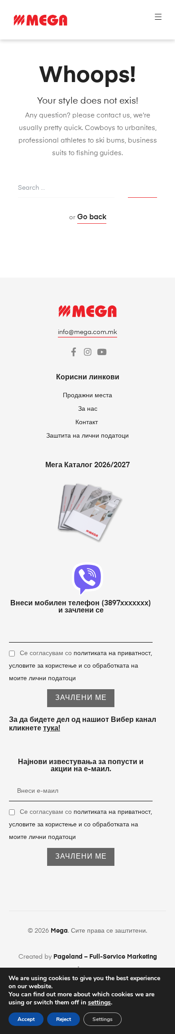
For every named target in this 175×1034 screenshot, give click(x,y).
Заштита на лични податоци (87, 436)
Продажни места (87, 395)
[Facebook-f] (74, 352)
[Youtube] (101, 352)
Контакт (87, 422)
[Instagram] (87, 352)
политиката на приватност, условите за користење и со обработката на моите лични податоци (80, 666)
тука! (51, 728)
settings (99, 1003)
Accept (26, 1019)
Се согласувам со (80, 666)
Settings (102, 1019)
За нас (87, 409)
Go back (91, 217)
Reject (63, 1019)
